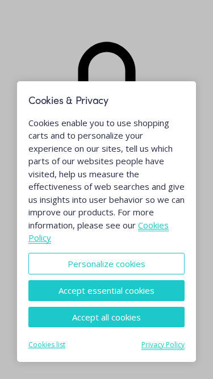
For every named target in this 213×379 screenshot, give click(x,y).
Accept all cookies (106, 317)
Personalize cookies (106, 263)
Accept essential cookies (106, 290)
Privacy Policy (163, 344)
